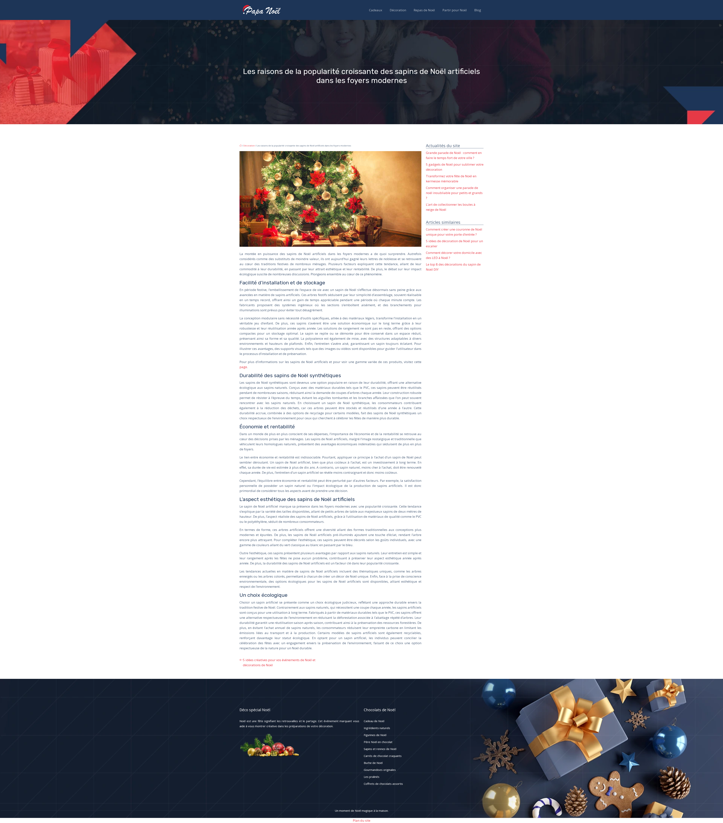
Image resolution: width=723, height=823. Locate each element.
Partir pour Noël (454, 10)
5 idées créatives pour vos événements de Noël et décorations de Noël (279, 662)
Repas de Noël (424, 10)
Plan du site (361, 820)
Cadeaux (375, 10)
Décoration (398, 10)
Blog (477, 10)
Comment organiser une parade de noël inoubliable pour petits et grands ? (454, 193)
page (243, 367)
